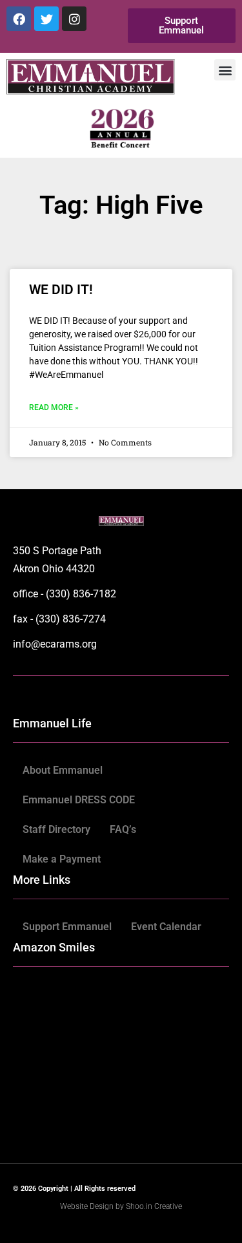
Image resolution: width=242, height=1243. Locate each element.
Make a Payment (62, 859)
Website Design (88, 1206)
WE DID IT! (61, 289)
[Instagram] (74, 18)
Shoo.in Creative (154, 1206)
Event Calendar (166, 927)
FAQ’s (123, 829)
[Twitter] (46, 18)
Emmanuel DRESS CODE (79, 800)
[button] (225, 69)
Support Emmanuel (67, 927)
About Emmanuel (63, 770)
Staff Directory (56, 829)
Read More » (54, 407)
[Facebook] (18, 18)
